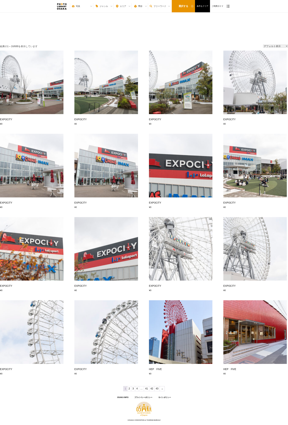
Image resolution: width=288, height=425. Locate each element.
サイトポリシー (164, 397)
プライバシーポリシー (143, 397)
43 (157, 388)
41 (146, 388)
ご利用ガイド (217, 6)
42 (151, 388)
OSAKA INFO (122, 397)
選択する (183, 6)
